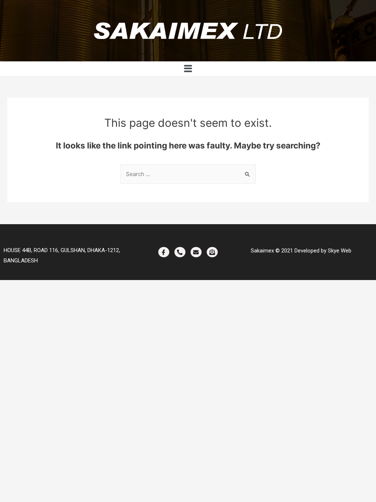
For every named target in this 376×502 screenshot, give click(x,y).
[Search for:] (188, 174)
